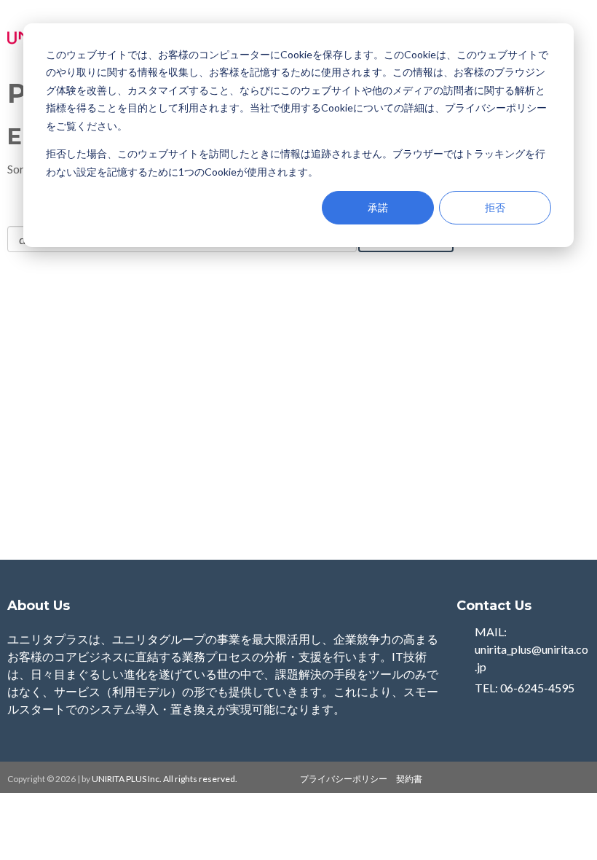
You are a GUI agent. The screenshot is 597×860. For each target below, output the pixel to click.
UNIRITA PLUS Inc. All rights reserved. (165, 778)
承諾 (378, 207)
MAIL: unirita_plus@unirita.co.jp (531, 649)
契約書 (409, 778)
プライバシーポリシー (343, 778)
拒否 (495, 207)
